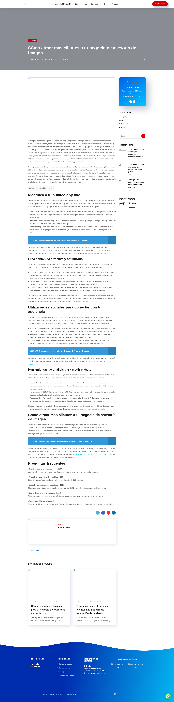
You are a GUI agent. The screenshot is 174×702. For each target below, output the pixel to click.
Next (110, 551)
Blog (105, 4)
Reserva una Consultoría (95, 673)
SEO (120, 127)
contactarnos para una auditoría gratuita (98, 253)
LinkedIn (114, 513)
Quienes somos (81, 4)
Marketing (122, 124)
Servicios (94, 4)
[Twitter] (58, 531)
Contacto (115, 4)
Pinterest (108, 513)
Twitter (98, 513)
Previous (35, 551)
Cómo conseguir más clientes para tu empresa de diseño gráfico (136, 168)
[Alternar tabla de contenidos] (49, 188)
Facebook (103, 513)
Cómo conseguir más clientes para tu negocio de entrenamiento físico (136, 153)
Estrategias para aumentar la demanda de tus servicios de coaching (136, 183)
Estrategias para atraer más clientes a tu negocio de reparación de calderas (92, 610)
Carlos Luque (34, 59)
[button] (168, 696)
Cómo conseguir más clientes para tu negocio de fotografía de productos (48, 610)
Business (32, 40)
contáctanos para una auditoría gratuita (83, 301)
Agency (121, 117)
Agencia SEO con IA (63, 4)
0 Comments (63, 59)
